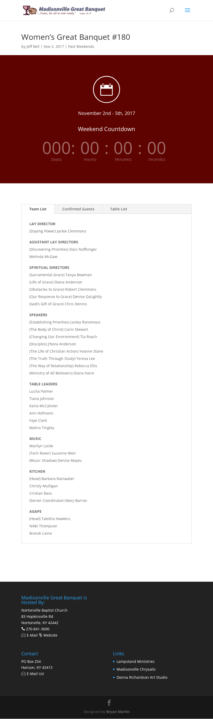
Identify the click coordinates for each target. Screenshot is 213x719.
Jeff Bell (32, 46)
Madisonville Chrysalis (136, 669)
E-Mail (32, 635)
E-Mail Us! (35, 673)
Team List (37, 208)
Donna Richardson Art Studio (142, 677)
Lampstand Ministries (136, 661)
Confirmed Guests (78, 208)
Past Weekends (81, 46)
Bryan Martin (118, 711)
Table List (118, 208)
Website (49, 635)
